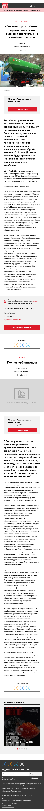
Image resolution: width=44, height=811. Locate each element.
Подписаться (35, 774)
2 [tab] (19, 748)
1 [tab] (17, 748)
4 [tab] (24, 748)
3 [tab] (22, 748)
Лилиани (27, 266)
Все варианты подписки (22, 328)
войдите (35, 302)
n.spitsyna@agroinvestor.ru (12, 319)
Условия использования (8, 807)
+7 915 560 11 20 (10, 316)
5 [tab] (26, 748)
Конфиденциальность (7, 805)
